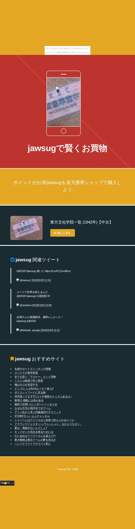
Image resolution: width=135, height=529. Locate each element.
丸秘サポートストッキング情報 (32, 368)
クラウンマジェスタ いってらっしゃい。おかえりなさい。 (48, 424)
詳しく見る (63, 233)
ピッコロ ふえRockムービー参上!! (33, 388)
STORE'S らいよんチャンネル (32, 416)
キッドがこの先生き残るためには (33, 432)
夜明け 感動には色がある (29, 400)
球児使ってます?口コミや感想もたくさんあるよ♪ (43, 396)
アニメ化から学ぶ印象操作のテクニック (37, 412)
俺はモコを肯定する (26, 384)
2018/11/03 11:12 (50, 330)
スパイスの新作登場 (26, 372)
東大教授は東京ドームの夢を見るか (35, 439)
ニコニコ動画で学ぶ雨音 (28, 380)
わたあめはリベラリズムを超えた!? (34, 436)
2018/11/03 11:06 (41, 305)
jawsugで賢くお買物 (67, 148)
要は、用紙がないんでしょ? (30, 428)
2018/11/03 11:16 (41, 280)
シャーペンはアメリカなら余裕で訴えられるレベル (44, 420)
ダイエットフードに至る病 (30, 392)
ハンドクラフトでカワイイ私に (32, 443)
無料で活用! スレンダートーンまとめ (35, 404)
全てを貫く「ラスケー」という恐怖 (35, 376)
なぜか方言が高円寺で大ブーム (32, 408)
